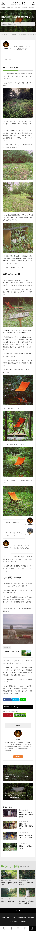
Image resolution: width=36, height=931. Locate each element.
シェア (10, 929)
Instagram (25, 929)
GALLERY (17, 7)
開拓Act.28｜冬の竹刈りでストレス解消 (25, 836)
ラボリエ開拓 (17, 23)
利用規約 (31, 917)
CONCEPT (10, 7)
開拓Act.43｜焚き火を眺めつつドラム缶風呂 (26, 902)
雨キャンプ (11, 24)
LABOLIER (23, 921)
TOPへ (32, 929)
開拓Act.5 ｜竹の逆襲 (12, 651)
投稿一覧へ (17, 756)
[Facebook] (7, 699)
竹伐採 (5, 24)
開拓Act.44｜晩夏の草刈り (9, 901)
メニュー (18, 929)
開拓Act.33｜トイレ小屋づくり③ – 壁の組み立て (26, 815)
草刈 (15, 24)
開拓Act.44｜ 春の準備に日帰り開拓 (26, 883)
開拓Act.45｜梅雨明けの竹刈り (9, 883)
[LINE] (23, 699)
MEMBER (31, 7)
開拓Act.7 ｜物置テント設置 (26, 847)
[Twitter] (15, 699)
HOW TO (24, 7)
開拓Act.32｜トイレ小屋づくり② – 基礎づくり (26, 826)
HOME (3, 7)
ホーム (3, 929)
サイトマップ (6, 917)
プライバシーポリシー (19, 917)
